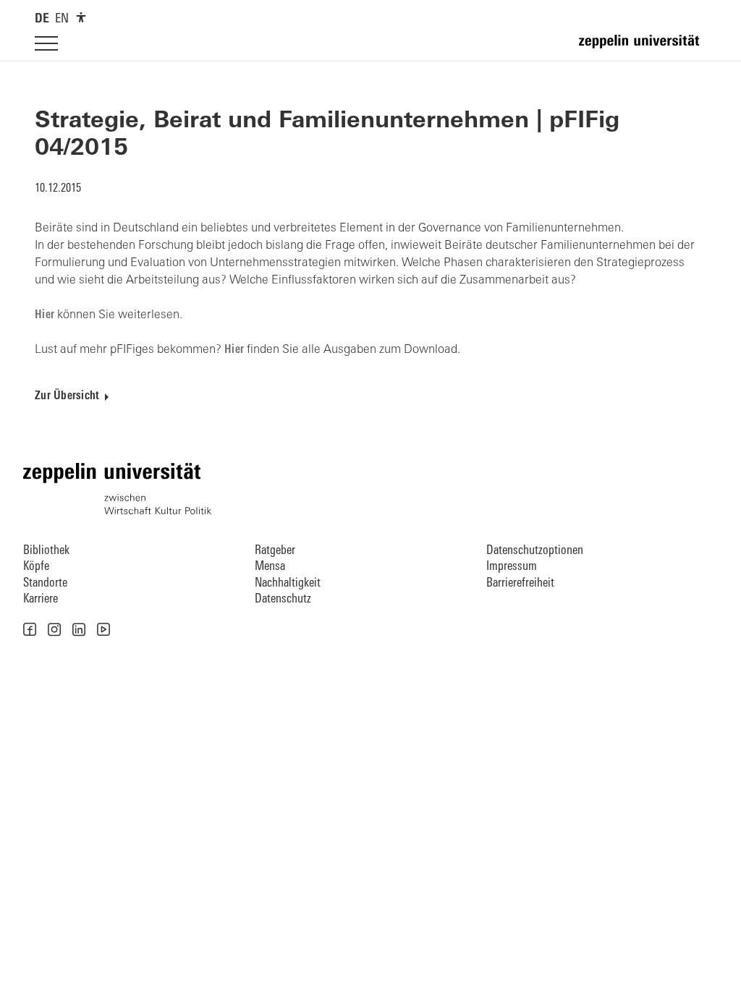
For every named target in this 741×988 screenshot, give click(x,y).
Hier (46, 315)
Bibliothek (46, 551)
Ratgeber (275, 551)
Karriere (40, 599)
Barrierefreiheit (520, 583)
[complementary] (81, 17)
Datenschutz (283, 599)
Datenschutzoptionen (534, 551)
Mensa (270, 567)
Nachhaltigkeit (288, 583)
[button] (29, 629)
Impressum (511, 567)
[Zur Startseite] (642, 48)
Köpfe (36, 567)
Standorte (45, 583)
